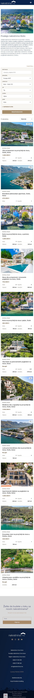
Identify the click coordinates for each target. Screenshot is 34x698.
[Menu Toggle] (31, 2)
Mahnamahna (22, 697)
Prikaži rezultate (17, 112)
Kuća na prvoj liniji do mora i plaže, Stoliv (16, 320)
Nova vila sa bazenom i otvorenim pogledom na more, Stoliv (14, 278)
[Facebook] (12, 639)
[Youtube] (21, 639)
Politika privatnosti (17, 695)
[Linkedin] (18, 639)
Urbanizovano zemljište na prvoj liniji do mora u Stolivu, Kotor (16, 578)
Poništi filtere (30, 66)
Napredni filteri (8, 106)
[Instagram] (15, 639)
